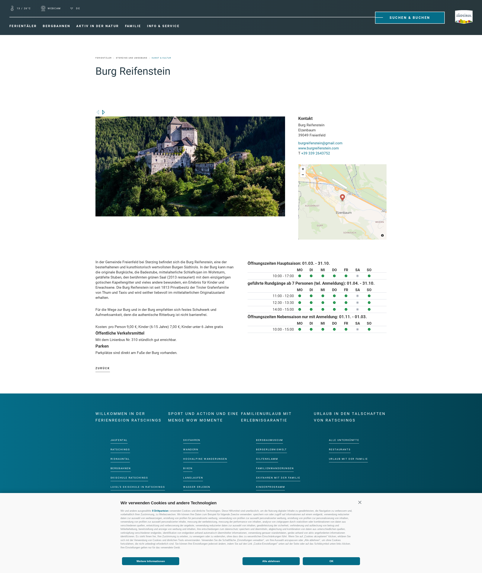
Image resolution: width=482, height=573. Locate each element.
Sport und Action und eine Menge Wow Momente (203, 416)
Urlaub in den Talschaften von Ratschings (350, 416)
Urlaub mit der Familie (348, 458)
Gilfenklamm (267, 458)
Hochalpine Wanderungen (205, 458)
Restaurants (340, 449)
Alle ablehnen (271, 561)
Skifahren (191, 440)
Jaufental (119, 440)
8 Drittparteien (160, 510)
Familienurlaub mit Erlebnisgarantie (266, 416)
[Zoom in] (303, 169)
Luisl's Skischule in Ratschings (138, 486)
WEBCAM (54, 8)
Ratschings (120, 449)
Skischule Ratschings (129, 477)
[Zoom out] (303, 174)
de (77, 8)
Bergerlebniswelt (271, 449)
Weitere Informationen (151, 561)
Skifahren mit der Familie (278, 477)
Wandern (190, 449)
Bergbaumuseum (269, 440)
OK (331, 561)
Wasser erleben (196, 486)
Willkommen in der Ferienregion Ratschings (128, 416)
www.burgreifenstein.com (318, 148)
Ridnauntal (120, 458)
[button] (360, 502)
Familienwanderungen (275, 468)
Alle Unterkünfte (344, 440)
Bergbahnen (121, 468)
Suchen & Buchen (410, 18)
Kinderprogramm (270, 486)
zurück (102, 368)
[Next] (103, 112)
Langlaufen (193, 477)
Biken (187, 468)
